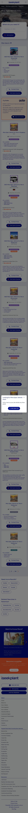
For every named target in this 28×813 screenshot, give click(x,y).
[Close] (24, 397)
